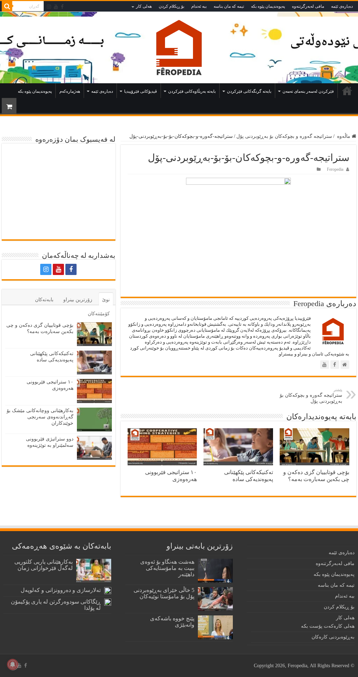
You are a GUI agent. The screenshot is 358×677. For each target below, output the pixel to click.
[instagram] (49, 6)
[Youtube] (56, 6)
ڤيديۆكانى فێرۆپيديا (140, 91)
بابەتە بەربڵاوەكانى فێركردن (192, 91)
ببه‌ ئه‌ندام (199, 6)
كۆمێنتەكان (99, 313)
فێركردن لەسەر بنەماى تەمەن (308, 91)
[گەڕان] (7, 6)
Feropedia (335, 169)
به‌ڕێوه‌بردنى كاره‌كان (333, 637)
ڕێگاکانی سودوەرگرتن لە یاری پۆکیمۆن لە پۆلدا (56, 604)
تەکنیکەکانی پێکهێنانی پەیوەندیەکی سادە (248, 475)
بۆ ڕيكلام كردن (171, 6)
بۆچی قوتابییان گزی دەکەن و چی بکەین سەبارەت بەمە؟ (316, 475)
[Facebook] (62, 6)
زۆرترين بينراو (77, 299)
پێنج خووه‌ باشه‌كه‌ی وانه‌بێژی (172, 621)
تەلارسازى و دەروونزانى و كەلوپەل (61, 590)
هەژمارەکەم (69, 91)
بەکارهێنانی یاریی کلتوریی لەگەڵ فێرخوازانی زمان (43, 564)
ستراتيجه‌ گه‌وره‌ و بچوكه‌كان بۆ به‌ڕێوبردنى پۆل (284, 136)
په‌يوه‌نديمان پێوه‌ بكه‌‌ (268, 6)
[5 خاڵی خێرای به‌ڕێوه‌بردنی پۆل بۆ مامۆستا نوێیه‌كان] (215, 599)
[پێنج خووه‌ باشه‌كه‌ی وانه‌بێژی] (215, 627)
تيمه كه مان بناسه (229, 6)
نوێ (106, 299)
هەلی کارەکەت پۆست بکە (328, 626)
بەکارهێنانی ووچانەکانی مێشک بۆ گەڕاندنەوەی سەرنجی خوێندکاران (40, 417)
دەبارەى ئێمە (342, 6)
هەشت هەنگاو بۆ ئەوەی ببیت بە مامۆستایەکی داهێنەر (167, 568)
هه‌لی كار (144, 6)
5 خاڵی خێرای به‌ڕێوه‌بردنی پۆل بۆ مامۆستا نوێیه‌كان (164, 593)
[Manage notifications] (12, 664)
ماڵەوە (347, 90)
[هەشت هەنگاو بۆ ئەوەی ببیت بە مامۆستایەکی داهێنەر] (215, 571)
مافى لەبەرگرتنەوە (308, 6)
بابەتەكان (44, 299)
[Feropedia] (179, 48)
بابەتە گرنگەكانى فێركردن (249, 91)
